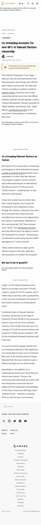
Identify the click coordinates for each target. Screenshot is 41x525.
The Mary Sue (20, 493)
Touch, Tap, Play (20, 496)
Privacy (4, 433)
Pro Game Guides (20, 450)
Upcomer (20, 499)
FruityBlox (20, 502)
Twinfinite (20, 453)
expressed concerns (27, 228)
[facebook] (20, 421)
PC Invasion (20, 489)
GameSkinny (21, 483)
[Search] (28, 3)
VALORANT (10, 33)
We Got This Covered (20, 473)
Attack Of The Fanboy (20, 460)
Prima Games (20, 463)
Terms (12, 433)
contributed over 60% (18, 110)
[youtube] (25, 421)
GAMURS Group (34, 511)
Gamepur (21, 457)
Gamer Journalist (20, 480)
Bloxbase (21, 506)
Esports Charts (8, 92)
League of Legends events (13, 173)
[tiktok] (29, 421)
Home (3, 33)
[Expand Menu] (37, 3)
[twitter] (14, 421)
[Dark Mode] (33, 3)
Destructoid (20, 476)
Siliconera (20, 466)
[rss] (4, 421)
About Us (5, 430)
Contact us (13, 430)
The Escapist (20, 470)
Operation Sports (20, 486)
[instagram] (9, 421)
